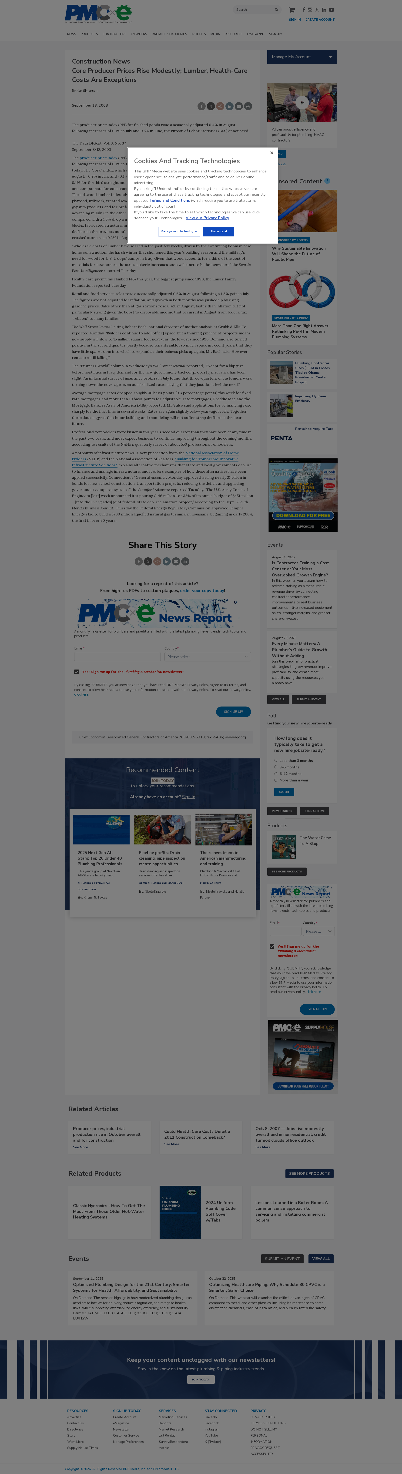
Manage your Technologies (179, 231)
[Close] (272, 153)
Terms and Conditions (169, 200)
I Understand (218, 231)
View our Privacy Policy (207, 218)
